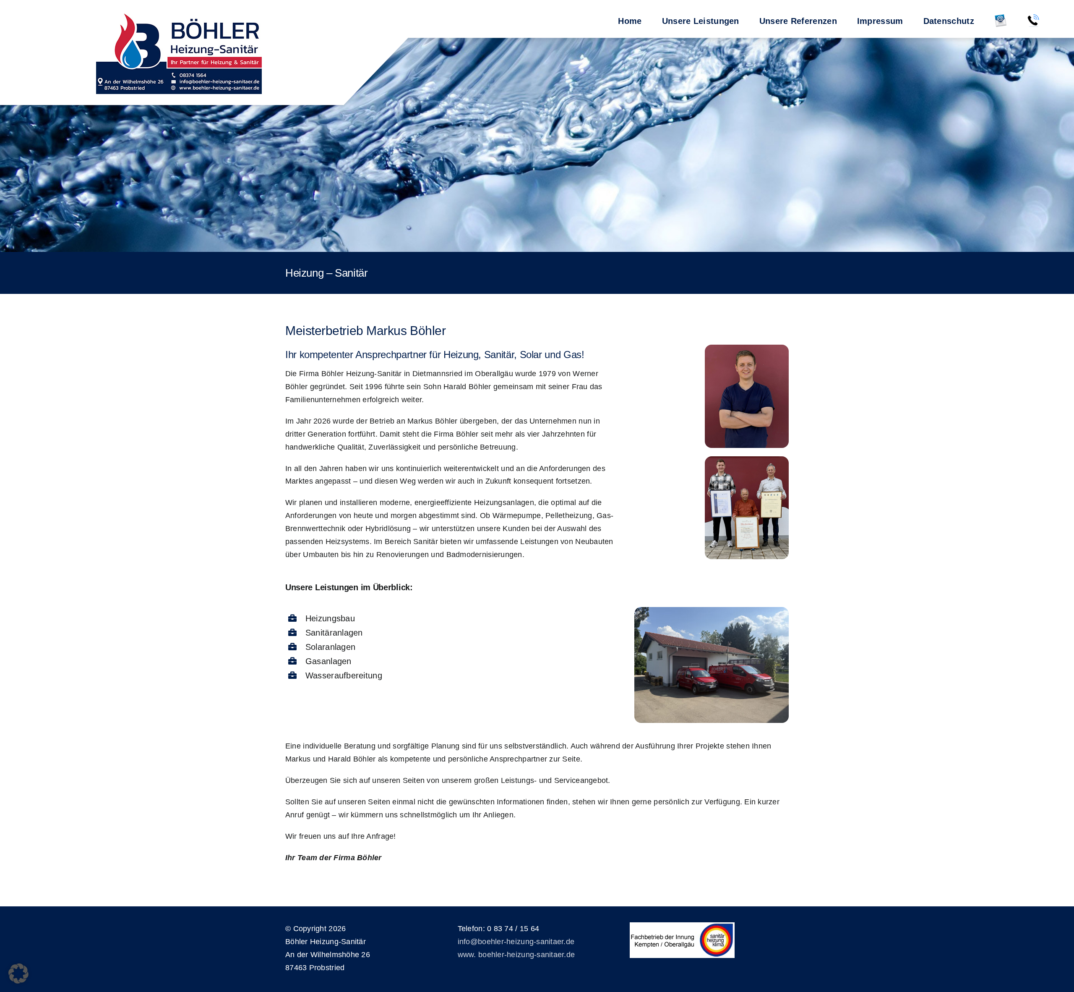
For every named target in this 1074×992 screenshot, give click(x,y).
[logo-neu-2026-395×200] (179, 52)
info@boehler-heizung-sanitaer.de (516, 941)
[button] (18, 973)
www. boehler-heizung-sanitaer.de (516, 954)
